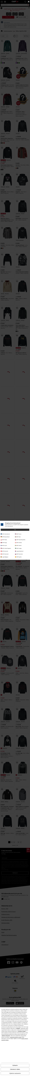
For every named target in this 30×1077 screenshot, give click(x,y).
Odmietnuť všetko (15, 1069)
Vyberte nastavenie (15, 1073)
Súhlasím (15, 1065)
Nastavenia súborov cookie (15, 1037)
